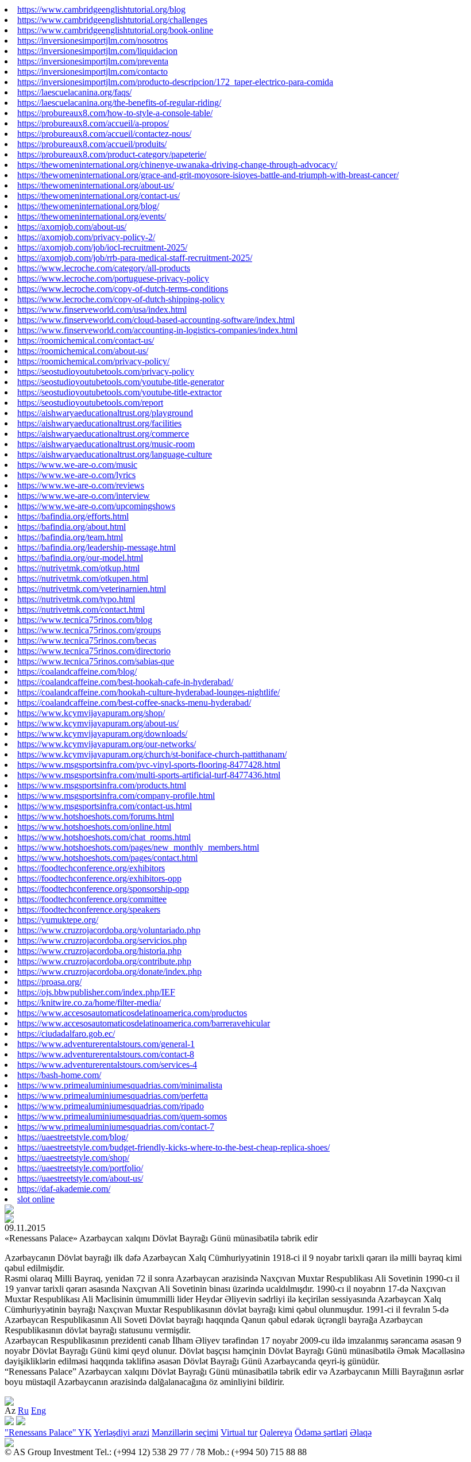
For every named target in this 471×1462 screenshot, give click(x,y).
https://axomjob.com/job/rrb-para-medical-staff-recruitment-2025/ (134, 258)
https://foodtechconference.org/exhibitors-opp (99, 878)
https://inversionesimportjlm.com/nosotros (92, 40)
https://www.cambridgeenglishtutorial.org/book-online (115, 30)
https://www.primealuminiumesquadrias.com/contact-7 (115, 1127)
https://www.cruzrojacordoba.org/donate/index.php (109, 971)
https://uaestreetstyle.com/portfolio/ (80, 1168)
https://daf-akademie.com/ (63, 1189)
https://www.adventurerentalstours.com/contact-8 (105, 1054)
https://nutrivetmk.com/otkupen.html (82, 578)
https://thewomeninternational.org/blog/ (88, 206)
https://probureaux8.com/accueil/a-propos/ (93, 123)
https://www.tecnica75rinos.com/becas (86, 640)
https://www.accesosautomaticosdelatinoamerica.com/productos (132, 1013)
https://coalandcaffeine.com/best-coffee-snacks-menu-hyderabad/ (134, 702)
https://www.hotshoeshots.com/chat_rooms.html (104, 837)
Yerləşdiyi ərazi (121, 1432)
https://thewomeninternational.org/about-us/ (95, 185)
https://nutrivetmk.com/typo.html (76, 599)
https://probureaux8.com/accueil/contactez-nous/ (104, 133)
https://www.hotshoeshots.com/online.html (94, 827)
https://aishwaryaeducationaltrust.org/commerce (103, 433)
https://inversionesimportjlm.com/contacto (92, 71)
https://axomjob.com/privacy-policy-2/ (86, 237)
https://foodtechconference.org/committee (92, 899)
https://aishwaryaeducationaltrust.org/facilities (99, 423)
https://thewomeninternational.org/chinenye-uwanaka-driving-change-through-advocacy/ (177, 165)
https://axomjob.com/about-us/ (71, 227)
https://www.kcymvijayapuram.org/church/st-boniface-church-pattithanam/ (152, 754)
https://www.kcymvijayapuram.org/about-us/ (98, 723)
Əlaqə (361, 1432)
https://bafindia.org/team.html (70, 537)
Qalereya (276, 1432)
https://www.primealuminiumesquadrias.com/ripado (110, 1106)
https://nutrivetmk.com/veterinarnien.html (91, 589)
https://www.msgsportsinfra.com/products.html (101, 785)
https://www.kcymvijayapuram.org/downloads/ (102, 733)
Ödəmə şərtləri (321, 1432)
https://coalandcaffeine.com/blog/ (77, 671)
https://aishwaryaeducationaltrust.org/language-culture (114, 454)
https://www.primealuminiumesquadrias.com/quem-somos (122, 1116)
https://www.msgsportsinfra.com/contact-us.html (104, 806)
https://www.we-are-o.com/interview (83, 496)
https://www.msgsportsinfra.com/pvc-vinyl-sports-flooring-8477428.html (148, 765)
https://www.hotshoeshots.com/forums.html (95, 816)
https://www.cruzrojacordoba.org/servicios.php (102, 940)
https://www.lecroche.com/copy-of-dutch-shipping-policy (121, 299)
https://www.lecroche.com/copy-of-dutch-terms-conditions (122, 289)
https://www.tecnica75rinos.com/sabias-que (95, 661)
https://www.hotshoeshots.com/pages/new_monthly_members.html (138, 847)
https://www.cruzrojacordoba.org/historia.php (99, 951)
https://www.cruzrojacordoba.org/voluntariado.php (108, 930)
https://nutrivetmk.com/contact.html (81, 609)
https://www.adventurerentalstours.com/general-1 (106, 1044)
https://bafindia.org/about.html (71, 527)
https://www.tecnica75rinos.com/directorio (94, 651)
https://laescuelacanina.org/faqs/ (74, 92)
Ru (23, 1410)
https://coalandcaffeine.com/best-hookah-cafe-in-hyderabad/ (125, 682)
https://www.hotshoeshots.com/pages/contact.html (107, 858)
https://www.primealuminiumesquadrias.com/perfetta (112, 1096)
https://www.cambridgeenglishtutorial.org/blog (101, 9)
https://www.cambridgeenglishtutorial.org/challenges (112, 20)
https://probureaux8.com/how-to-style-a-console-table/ (115, 113)
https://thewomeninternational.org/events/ (91, 216)
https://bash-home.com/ (59, 1075)
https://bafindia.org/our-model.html (80, 558)
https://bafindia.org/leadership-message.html (96, 547)
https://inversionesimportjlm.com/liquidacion (97, 51)
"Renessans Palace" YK (48, 1432)
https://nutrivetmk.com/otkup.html (78, 568)
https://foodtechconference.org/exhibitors (91, 868)
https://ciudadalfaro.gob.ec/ (66, 1033)
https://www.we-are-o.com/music (77, 465)
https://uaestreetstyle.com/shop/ (73, 1158)
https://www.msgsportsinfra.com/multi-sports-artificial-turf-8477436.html (148, 775)
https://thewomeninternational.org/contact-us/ (98, 196)
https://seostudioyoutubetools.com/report (90, 402)
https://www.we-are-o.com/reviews (80, 485)
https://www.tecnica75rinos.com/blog (84, 620)
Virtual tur (239, 1432)
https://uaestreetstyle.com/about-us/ (80, 1178)
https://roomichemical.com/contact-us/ (85, 340)
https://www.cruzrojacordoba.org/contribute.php (104, 961)
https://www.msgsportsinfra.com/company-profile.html (116, 796)
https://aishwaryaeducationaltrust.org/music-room (106, 444)
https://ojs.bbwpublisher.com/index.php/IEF (96, 992)
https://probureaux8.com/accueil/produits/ (92, 144)
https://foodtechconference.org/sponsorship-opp (103, 889)
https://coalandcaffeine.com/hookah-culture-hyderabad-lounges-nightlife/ (148, 692)
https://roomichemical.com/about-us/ (82, 351)
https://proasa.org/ (49, 982)
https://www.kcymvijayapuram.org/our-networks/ (106, 744)
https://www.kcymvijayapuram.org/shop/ (91, 713)
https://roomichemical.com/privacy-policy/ (93, 361)
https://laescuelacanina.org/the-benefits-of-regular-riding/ (119, 102)
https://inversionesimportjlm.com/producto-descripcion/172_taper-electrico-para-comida (175, 82)
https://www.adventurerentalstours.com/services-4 (107, 1064)
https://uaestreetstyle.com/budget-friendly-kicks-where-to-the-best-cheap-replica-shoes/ (173, 1147)
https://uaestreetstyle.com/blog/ (72, 1137)
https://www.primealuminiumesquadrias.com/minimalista (119, 1085)
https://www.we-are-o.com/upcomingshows (96, 506)
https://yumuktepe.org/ (57, 920)
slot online (36, 1199)
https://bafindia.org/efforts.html (73, 516)
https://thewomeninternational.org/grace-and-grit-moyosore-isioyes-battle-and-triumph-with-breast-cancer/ (208, 175)
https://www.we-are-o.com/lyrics (76, 475)
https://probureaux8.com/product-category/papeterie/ (111, 154)
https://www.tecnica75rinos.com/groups (89, 630)
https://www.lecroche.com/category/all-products (103, 268)
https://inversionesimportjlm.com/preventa (92, 61)
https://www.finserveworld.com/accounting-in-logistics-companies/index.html (157, 330)
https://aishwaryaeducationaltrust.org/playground (105, 413)
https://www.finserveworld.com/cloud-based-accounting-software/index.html (156, 320)
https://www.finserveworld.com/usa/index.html (102, 309)
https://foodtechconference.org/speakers (88, 909)
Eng (38, 1410)
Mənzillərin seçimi (185, 1432)
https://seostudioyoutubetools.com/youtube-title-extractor (119, 392)
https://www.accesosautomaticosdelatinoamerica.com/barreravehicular (143, 1023)
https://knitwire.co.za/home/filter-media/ (89, 1002)
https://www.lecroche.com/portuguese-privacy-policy (113, 278)
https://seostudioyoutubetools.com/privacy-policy (105, 371)
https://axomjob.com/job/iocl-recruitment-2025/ (102, 247)
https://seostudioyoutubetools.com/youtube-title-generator (120, 382)
